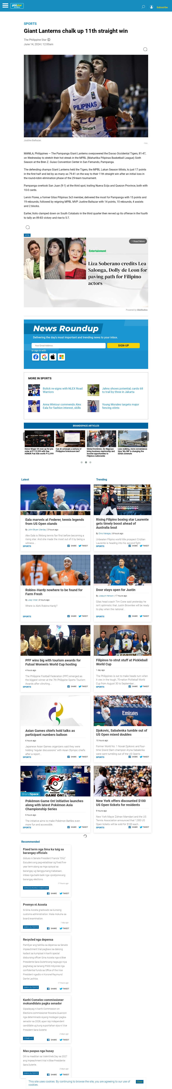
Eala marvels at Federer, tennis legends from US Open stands (54, 522)
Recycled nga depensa (38, 939)
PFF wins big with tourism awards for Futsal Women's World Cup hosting (53, 662)
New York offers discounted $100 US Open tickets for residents (121, 803)
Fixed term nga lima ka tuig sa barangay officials (43, 851)
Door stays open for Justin (115, 590)
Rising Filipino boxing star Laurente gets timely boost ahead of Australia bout (122, 523)
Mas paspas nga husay (38, 1051)
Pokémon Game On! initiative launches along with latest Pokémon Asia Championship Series (54, 805)
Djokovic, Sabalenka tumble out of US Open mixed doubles (121, 732)
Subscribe (162, 7)
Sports (30, 24)
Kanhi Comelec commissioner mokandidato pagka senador (43, 1001)
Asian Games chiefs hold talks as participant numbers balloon (50, 733)
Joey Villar (32, 600)
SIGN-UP (123, 345)
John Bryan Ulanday (37, 530)
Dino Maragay (105, 533)
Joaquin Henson (106, 596)
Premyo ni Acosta (35, 904)
